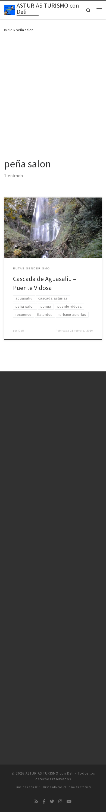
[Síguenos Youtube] (69, 801)
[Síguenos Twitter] (52, 801)
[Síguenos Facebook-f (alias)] (44, 801)
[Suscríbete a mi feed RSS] (36, 801)
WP (37, 787)
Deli (21, 330)
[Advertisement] (53, 94)
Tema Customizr (79, 787)
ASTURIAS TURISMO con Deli (50, 773)
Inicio (8, 29)
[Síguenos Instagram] (60, 801)
